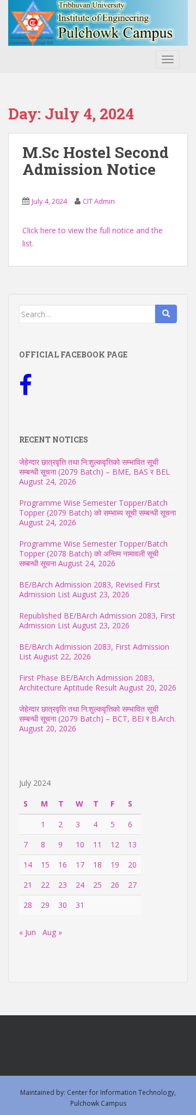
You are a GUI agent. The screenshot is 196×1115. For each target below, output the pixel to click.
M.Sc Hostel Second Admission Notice (95, 160)
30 (62, 905)
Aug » (52, 932)
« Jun (27, 932)
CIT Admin (99, 201)
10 (80, 844)
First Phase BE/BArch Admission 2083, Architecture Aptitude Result (87, 682)
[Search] (166, 314)
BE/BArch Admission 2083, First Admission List (94, 651)
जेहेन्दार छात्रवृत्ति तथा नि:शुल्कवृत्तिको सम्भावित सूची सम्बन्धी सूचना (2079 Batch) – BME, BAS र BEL (94, 467)
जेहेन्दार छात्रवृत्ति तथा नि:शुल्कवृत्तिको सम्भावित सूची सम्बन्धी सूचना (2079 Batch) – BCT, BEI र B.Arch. (97, 714)
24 (80, 885)
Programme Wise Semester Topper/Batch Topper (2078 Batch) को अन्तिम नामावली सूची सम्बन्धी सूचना (93, 553)
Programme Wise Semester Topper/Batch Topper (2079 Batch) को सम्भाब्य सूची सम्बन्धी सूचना (97, 508)
